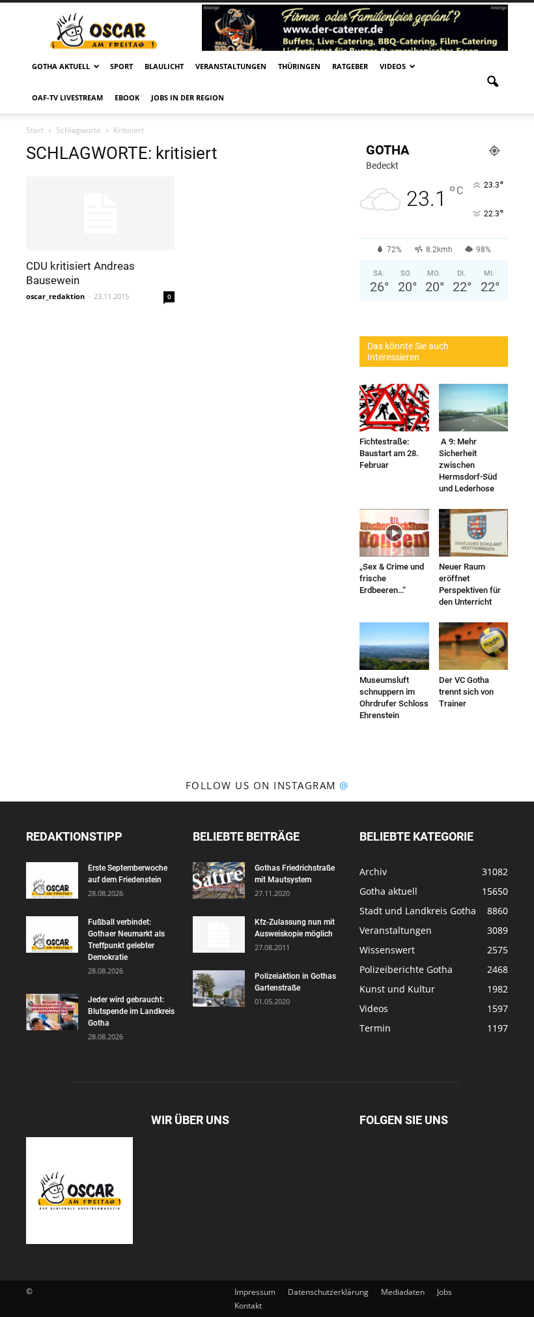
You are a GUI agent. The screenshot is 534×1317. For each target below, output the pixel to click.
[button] (492, 82)
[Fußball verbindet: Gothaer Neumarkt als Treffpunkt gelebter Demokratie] (52, 934)
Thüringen (299, 66)
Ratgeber (350, 66)
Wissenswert (387, 950)
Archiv (373, 871)
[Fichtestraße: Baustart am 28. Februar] (394, 407)
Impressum (254, 1291)
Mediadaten (403, 1291)
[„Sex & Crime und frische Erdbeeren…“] (394, 533)
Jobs (444, 1291)
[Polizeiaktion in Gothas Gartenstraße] (219, 988)
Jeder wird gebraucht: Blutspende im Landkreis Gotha (131, 1011)
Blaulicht (164, 66)
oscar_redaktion (55, 296)
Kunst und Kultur (397, 989)
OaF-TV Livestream (67, 97)
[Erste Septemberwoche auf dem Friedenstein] (52, 880)
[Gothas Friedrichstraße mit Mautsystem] (219, 880)
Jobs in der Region (187, 97)
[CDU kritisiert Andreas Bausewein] (100, 213)
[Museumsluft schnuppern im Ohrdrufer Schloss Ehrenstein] (394, 646)
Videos (393, 66)
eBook (127, 97)
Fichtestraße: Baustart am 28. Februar (389, 453)
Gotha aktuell (61, 66)
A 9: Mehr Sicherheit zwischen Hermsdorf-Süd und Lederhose (468, 465)
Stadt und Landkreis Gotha (417, 911)
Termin (375, 1028)
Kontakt (248, 1305)
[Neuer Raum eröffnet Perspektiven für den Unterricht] (474, 533)
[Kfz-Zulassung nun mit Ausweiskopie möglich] (219, 934)
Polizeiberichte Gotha (406, 969)
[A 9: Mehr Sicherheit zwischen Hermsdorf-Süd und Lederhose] (474, 407)
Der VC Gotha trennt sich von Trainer (466, 691)
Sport (121, 66)
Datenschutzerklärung (328, 1291)
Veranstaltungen (230, 66)
